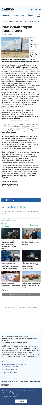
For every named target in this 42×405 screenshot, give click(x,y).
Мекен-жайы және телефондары (13, 364)
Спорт (30, 15)
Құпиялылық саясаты (9, 369)
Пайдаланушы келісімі (9, 367)
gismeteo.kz (5, 381)
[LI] (5, 377)
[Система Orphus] (5, 385)
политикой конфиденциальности (13, 396)
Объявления (18, 15)
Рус (31, 9)
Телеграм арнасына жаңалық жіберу (23, 200)
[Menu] (40, 9)
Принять (21, 401)
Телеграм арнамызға (30, 218)
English (14, 373)
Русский (6, 373)
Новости (5, 15)
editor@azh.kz (5, 220)
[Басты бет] (7, 9)
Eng (35, 9)
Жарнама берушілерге (9, 362)
